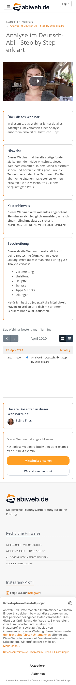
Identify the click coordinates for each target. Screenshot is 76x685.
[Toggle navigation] (8, 7)
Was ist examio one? (38, 471)
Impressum (12, 544)
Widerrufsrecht (15, 550)
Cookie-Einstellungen (19, 563)
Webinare (27, 21)
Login (65, 4)
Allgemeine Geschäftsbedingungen (27, 557)
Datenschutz (37, 550)
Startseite (12, 21)
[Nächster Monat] (14, 338)
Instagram (33, 593)
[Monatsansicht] (69, 338)
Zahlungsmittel (32, 544)
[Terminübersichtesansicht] (62, 338)
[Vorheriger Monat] (7, 338)
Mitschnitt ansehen (38, 461)
